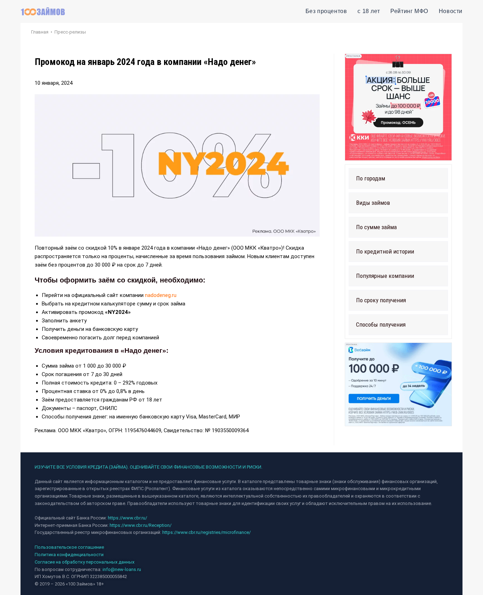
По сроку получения (381, 300)
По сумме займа (376, 227)
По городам (370, 178)
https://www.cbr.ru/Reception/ (140, 525)
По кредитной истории (385, 251)
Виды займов (373, 202)
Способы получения (381, 324)
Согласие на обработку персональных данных (84, 562)
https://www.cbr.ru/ (127, 517)
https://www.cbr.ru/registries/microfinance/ (206, 532)
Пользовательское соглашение (69, 547)
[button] (398, 178)
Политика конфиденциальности (69, 554)
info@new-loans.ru (122, 569)
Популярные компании (385, 275)
